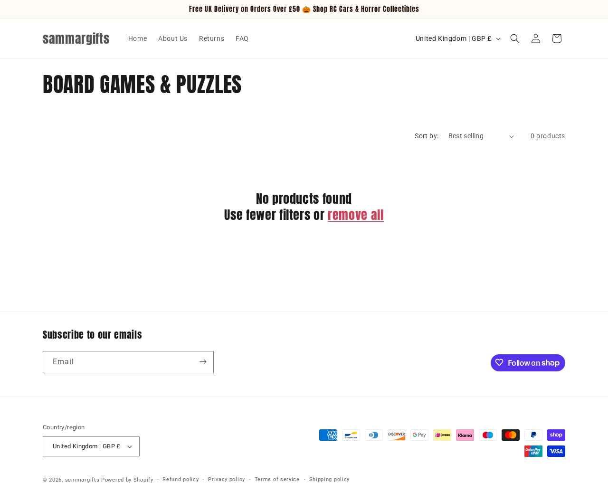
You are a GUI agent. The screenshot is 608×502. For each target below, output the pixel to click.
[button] (514, 38)
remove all (356, 215)
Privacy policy (226, 479)
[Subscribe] (202, 361)
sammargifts (82, 480)
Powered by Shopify (127, 480)
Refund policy (180, 479)
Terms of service (277, 479)
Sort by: (426, 136)
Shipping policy (329, 479)
